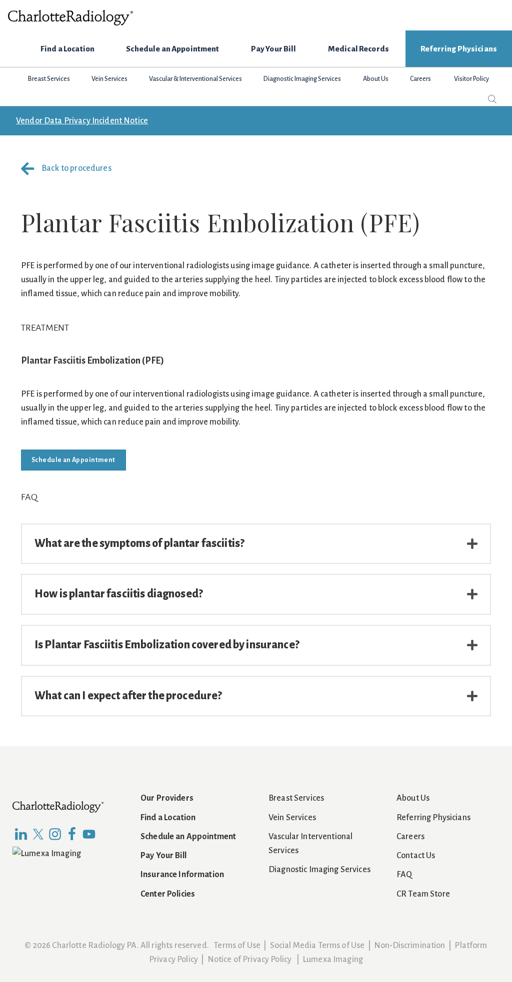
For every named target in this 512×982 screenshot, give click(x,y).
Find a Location (168, 817)
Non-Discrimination (410, 945)
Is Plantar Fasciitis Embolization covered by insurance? (167, 645)
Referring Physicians (433, 817)
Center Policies (167, 894)
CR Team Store (423, 894)
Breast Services (296, 798)
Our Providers (167, 798)
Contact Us (415, 855)
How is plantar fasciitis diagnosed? (118, 594)
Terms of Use (237, 945)
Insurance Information (182, 874)
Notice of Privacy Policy (250, 959)
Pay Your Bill (163, 855)
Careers (410, 836)
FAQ (404, 874)
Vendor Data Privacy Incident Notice (82, 120)
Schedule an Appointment (188, 836)
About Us (413, 798)
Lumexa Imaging (332, 959)
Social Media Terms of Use (317, 945)
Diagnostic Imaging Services (319, 869)
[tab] (256, 543)
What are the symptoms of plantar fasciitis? (139, 543)
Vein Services (292, 817)
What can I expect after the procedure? (128, 696)
